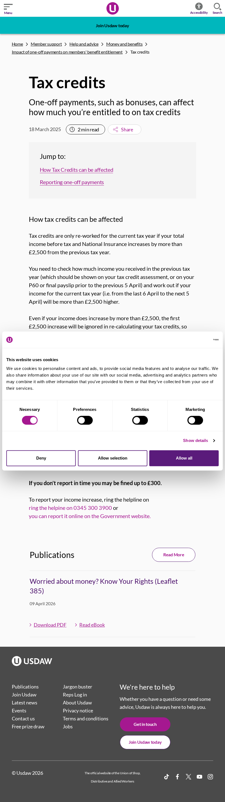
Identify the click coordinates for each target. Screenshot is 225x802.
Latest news (24, 702)
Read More (173, 554)
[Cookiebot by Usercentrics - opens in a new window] (195, 340)
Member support (46, 43)
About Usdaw (77, 702)
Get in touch (145, 724)
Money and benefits (124, 43)
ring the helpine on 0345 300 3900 (70, 507)
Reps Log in (75, 695)
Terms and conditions (85, 718)
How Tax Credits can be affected (76, 169)
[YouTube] (199, 776)
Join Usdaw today (112, 25)
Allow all (184, 458)
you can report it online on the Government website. (90, 516)
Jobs (68, 726)
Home (17, 43)
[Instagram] (210, 776)
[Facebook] (177, 776)
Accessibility (199, 12)
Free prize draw (28, 726)
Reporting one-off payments (72, 182)
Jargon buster (77, 687)
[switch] (85, 420)
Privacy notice (78, 710)
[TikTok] (166, 776)
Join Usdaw (24, 695)
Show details (195, 440)
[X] (188, 776)
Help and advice (83, 43)
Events (19, 710)
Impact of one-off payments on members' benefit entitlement (67, 51)
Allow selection (112, 458)
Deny (41, 458)
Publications (25, 687)
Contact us (23, 718)
